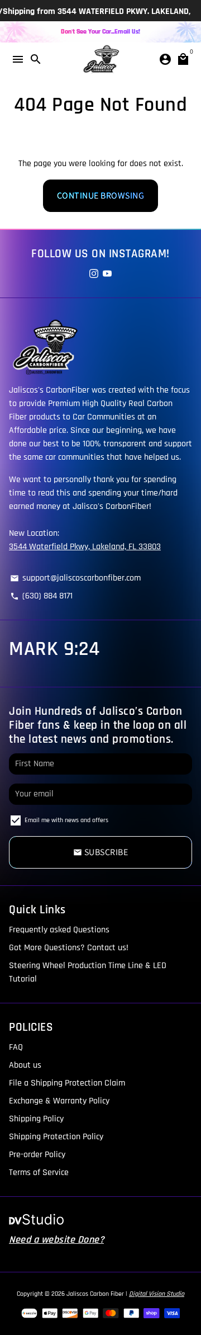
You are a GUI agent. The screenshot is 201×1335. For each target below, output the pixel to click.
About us (25, 1065)
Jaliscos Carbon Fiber (95, 1294)
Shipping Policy (36, 1119)
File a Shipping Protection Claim (67, 1083)
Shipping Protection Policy (56, 1137)
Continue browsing (101, 195)
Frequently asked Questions (59, 930)
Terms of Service (39, 1172)
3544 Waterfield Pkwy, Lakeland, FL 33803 (85, 547)
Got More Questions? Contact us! (68, 948)
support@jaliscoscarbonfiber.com (75, 578)
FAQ (16, 1047)
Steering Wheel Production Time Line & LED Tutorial (87, 972)
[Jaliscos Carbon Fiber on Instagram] (93, 274)
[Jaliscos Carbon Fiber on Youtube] (107, 274)
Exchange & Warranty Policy (59, 1101)
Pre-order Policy (37, 1155)
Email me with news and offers (66, 820)
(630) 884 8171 (41, 596)
